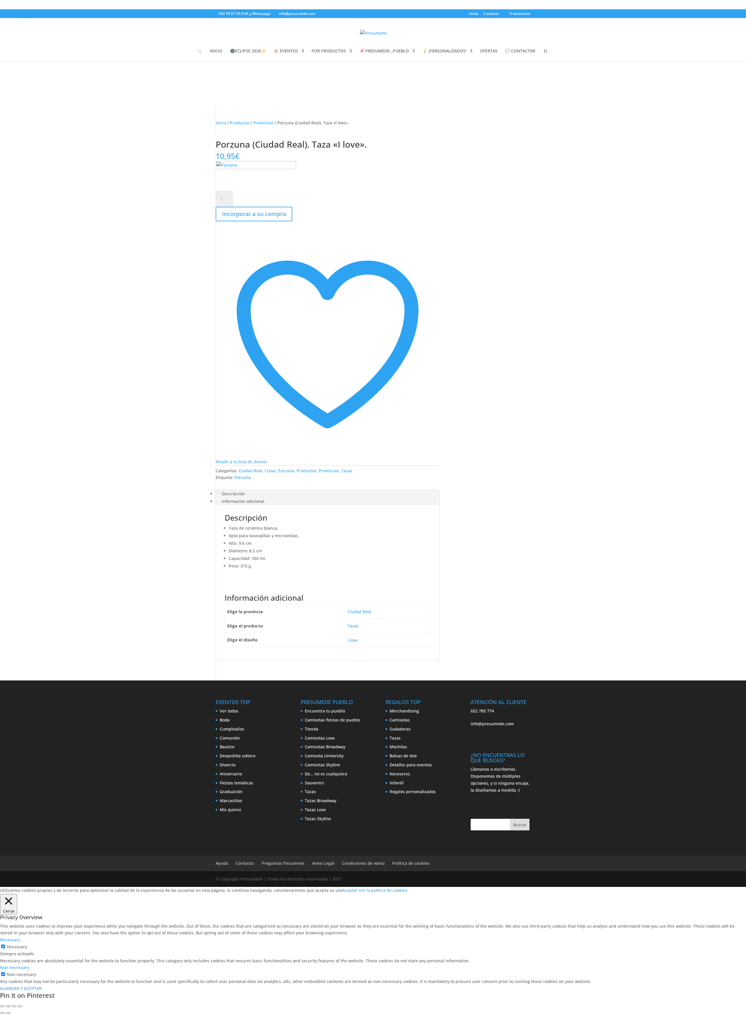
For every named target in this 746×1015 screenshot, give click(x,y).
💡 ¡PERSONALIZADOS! (444, 51)
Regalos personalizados (413, 791)
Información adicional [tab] (243, 501)
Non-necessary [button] (14, 967)
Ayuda (222, 863)
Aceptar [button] (350, 890)
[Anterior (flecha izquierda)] (2, 1013)
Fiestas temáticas (236, 783)
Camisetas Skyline (322, 765)
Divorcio (227, 765)
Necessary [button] (10, 939)
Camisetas (400, 720)
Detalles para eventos (411, 765)
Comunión (230, 738)
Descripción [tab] (233, 493)
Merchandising (404, 711)
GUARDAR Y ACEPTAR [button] (21, 988)
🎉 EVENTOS (286, 51)
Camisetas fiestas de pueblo (332, 720)
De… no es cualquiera (326, 774)
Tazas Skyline (318, 818)
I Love (270, 470)
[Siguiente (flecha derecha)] (8, 1013)
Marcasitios (231, 800)
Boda (225, 720)
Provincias (264, 122)
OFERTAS (488, 51)
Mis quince (230, 809)
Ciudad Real (250, 470)
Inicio (473, 14)
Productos (240, 122)
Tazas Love (315, 809)
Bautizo (227, 746)
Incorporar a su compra (254, 214)
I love (353, 640)
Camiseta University (324, 755)
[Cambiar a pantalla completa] (8, 1006)
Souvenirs (314, 783)
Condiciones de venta (363, 863)
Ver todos (229, 711)
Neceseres (400, 774)
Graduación (231, 791)
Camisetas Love (320, 738)
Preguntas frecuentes (283, 863)
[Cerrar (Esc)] (19, 1006)
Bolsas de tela (403, 755)
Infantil (397, 783)
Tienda (311, 729)
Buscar (520, 824)
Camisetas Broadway (325, 746)
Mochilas (398, 746)
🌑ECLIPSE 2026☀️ (248, 51)
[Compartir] (14, 1006)
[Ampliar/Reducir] (2, 1006)
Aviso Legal (323, 863)
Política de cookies (411, 863)
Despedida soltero (237, 755)
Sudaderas (400, 729)
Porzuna (286, 470)
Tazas (346, 470)
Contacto (491, 14)
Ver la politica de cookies (383, 890)
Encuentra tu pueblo (325, 711)
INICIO (216, 51)
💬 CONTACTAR (520, 51)
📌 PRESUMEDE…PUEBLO (384, 51)
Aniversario (231, 774)
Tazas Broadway (320, 800)
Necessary (17, 946)
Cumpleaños (232, 729)
